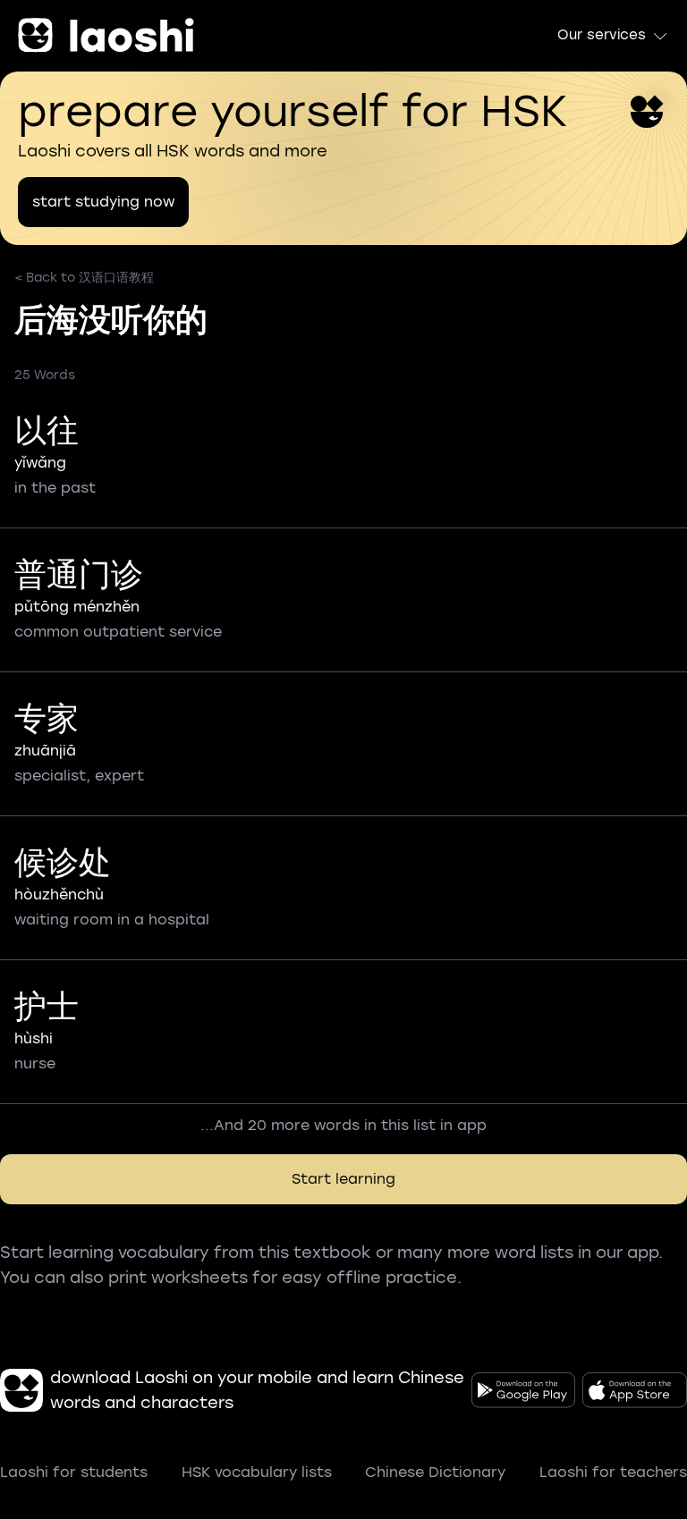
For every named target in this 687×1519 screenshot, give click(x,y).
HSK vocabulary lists (257, 1472)
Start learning (343, 1178)
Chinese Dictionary (435, 1472)
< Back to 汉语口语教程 (84, 277)
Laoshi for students (74, 1472)
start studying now (103, 201)
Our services (601, 35)
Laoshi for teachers (613, 1472)
